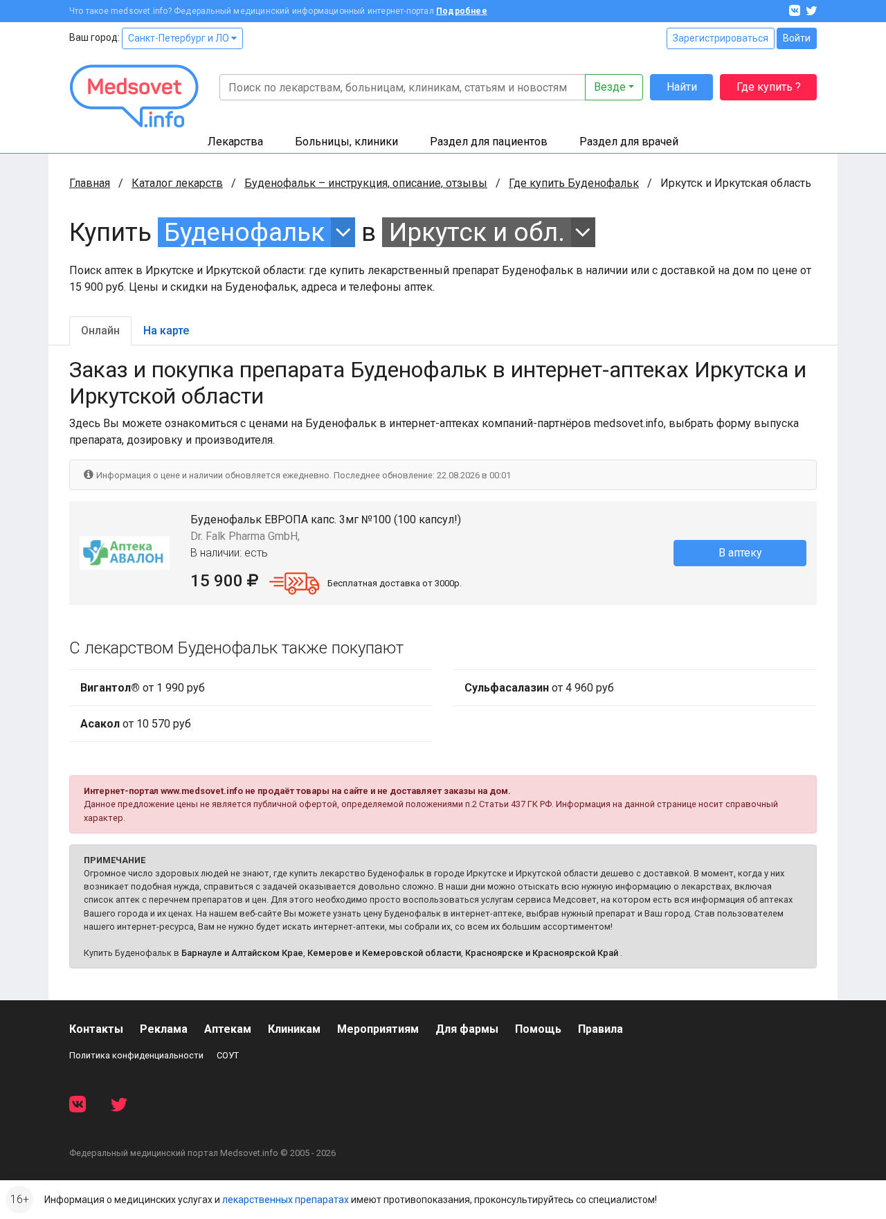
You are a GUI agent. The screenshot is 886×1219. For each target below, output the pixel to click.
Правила (600, 1029)
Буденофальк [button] (244, 232)
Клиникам (294, 1029)
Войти (797, 38)
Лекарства (235, 141)
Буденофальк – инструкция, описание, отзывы (365, 183)
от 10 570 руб (135, 723)
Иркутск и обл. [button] (477, 232)
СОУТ (228, 1055)
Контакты (96, 1029)
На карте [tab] (166, 330)
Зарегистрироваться (720, 38)
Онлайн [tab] (100, 330)
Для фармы (466, 1029)
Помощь (538, 1029)
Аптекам (227, 1029)
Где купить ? (768, 86)
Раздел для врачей (628, 141)
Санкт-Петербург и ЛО (179, 38)
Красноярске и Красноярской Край (541, 953)
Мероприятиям (378, 1029)
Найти (682, 86)
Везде (610, 86)
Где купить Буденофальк (574, 183)
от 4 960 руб (539, 687)
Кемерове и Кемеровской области (384, 953)
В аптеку (740, 552)
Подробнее (461, 11)
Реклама (164, 1029)
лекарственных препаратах (285, 1199)
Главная (89, 183)
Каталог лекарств (177, 183)
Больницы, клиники (346, 141)
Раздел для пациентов (489, 141)
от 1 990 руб (142, 687)
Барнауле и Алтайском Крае (242, 953)
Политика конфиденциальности (136, 1055)
